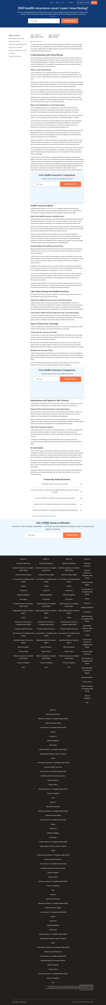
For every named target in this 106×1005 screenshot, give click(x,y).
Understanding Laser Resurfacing (16, 38)
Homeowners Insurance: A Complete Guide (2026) (53, 762)
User (23, 667)
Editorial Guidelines (23, 595)
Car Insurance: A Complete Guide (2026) (87, 591)
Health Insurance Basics (14, 41)
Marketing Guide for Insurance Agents (87, 670)
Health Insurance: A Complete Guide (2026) (87, 618)
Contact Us (23, 590)
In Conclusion (12, 53)
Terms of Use (74, 24)
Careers (23, 586)
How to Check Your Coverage (15, 47)
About (71, 2)
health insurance (51, 208)
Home (57, 2)
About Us (23, 559)
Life (63, 2)
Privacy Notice (23, 1001)
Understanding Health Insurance (46, 516)
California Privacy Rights (23, 575)
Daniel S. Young (39, 36)
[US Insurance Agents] (15, 2)
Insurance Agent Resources (23, 629)
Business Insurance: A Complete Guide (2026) (53, 719)
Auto (51, 2)
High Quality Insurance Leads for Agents (87, 628)
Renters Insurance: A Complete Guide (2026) (87, 688)
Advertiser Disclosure (23, 563)
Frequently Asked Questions (15, 56)
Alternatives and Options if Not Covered (18, 50)
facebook (14, 998)
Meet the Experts (23, 647)
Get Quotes (23, 599)
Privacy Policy (23, 651)
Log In (94, 2)
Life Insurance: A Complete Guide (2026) (87, 661)
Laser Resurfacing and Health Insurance (18, 44)
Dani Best (55, 36)
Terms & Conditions (23, 663)
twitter (16, 998)
